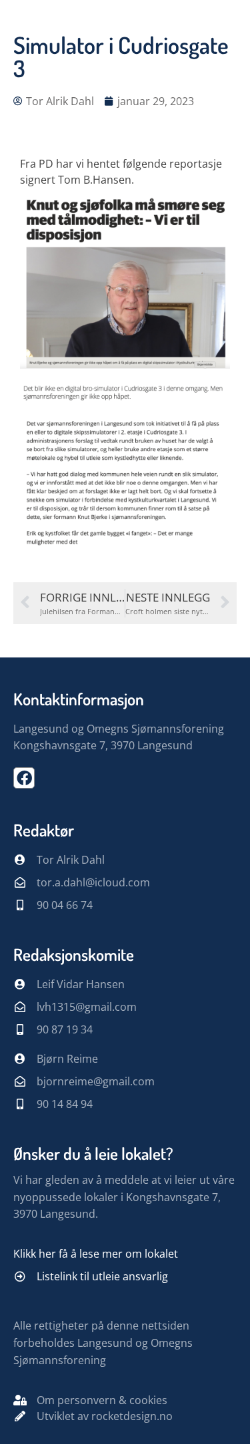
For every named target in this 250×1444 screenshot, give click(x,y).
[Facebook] (24, 778)
